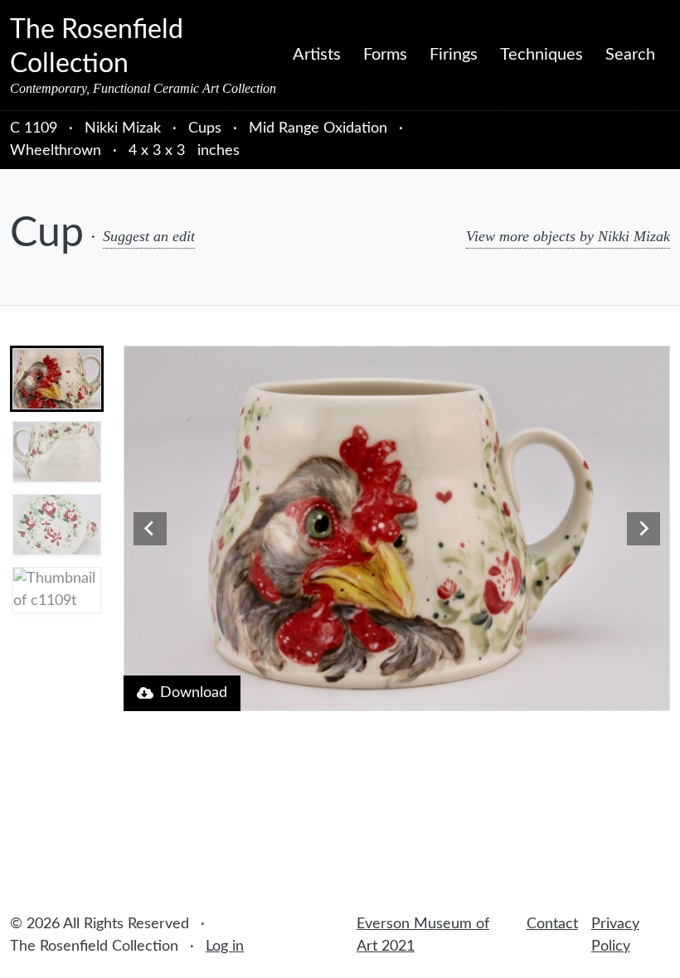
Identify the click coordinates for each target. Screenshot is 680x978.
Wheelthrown (55, 150)
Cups (204, 128)
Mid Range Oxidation (318, 128)
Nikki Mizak (125, 128)
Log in (225, 946)
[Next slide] (643, 528)
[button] (57, 379)
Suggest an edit (149, 236)
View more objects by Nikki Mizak (568, 236)
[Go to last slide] (150, 528)
